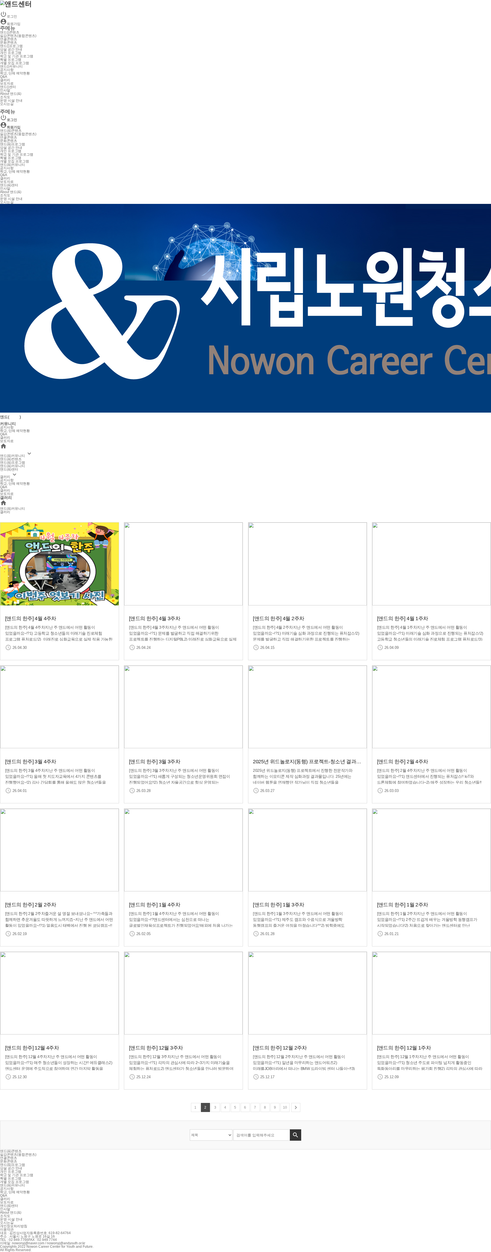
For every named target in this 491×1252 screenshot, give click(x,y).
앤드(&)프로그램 (12, 144)
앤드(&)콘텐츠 (11, 131)
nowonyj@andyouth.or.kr (66, 1243)
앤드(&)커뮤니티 (12, 165)
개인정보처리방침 (13, 1226)
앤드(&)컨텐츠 (11, 459)
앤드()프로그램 (11, 46)
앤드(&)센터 (9, 185)
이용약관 (7, 1230)
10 (285, 1107)
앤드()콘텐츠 (9, 32)
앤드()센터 (8, 87)
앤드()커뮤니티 (11, 66)
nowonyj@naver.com (28, 1243)
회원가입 (10, 24)
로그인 (8, 16)
